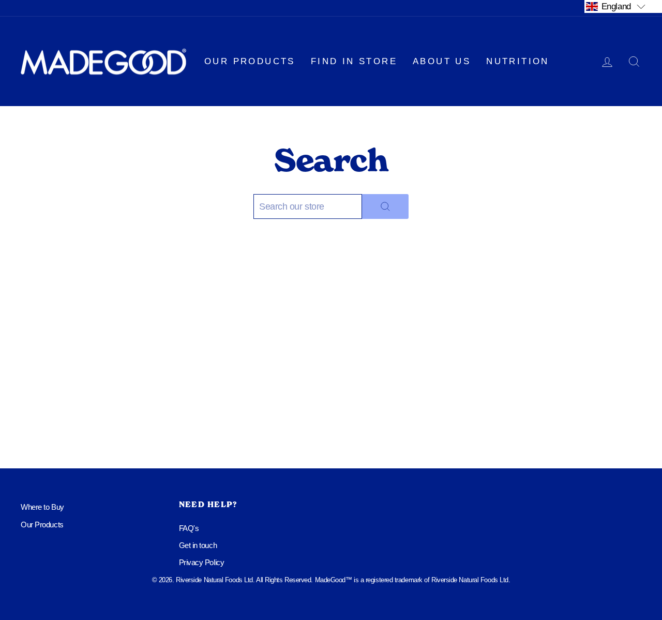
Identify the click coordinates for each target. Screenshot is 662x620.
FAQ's (189, 528)
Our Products (249, 61)
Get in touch (198, 545)
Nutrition (517, 61)
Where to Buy (42, 507)
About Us (442, 61)
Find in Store (354, 61)
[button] (623, 6)
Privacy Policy (201, 562)
